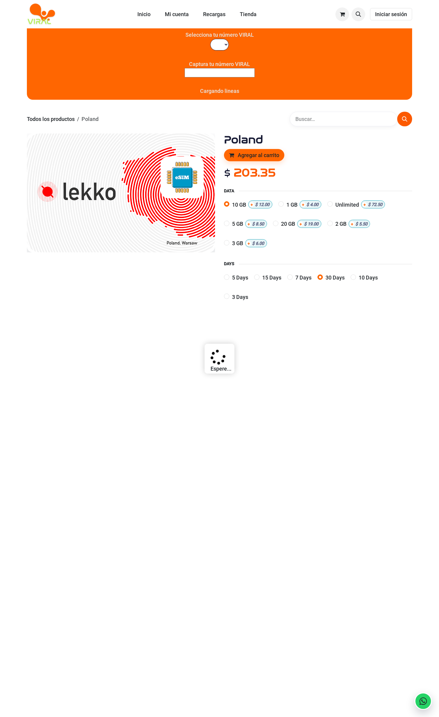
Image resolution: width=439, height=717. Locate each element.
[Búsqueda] (404, 119)
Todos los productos (51, 119)
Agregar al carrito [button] (258, 155)
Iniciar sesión (391, 14)
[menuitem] (144, 14)
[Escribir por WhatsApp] (423, 701)
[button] (358, 14)
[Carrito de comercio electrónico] (342, 14)
